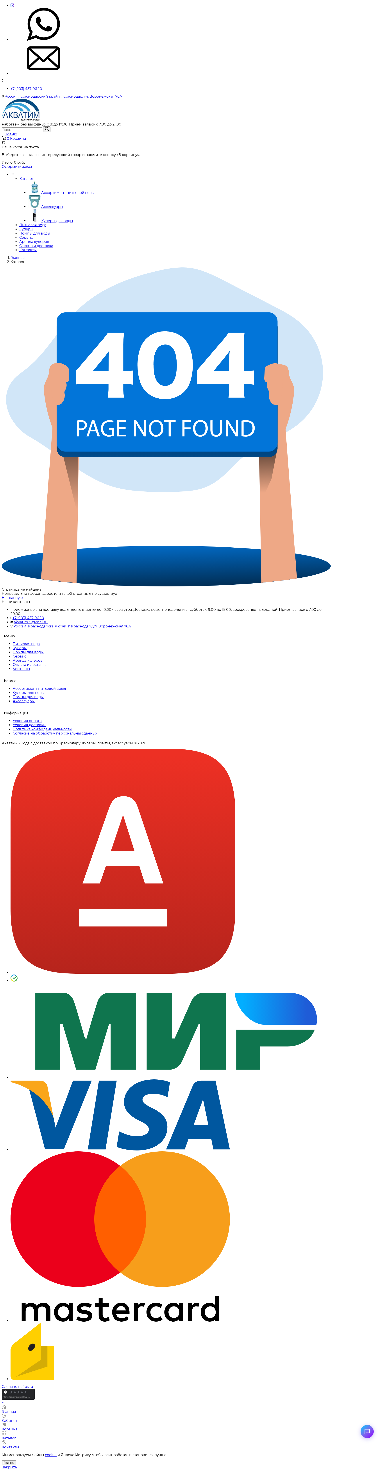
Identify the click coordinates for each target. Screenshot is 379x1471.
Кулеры (26, 229)
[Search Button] (46, 129)
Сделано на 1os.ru (17, 1387)
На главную (12, 598)
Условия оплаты (27, 721)
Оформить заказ (17, 167)
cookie (51, 1455)
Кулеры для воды (57, 221)
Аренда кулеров (34, 242)
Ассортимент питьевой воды (68, 193)
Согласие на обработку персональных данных (55, 733)
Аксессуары (52, 207)
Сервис (26, 237)
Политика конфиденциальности (42, 729)
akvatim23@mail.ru (31, 622)
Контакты (28, 250)
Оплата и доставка (36, 246)
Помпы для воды (34, 233)
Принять (9, 1462)
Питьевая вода (32, 225)
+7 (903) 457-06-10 (26, 89)
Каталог (26, 179)
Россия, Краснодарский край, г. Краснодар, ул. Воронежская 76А (63, 96)
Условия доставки (29, 725)
